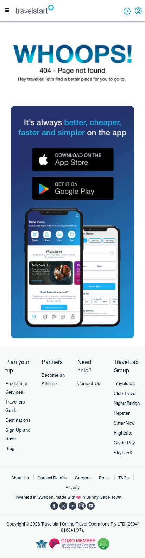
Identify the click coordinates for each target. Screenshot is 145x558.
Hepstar (122, 413)
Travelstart (124, 383)
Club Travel (125, 393)
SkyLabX (123, 452)
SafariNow (124, 422)
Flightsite (123, 432)
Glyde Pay (124, 442)
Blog (9, 448)
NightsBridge (127, 403)
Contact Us (88, 383)
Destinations (18, 420)
